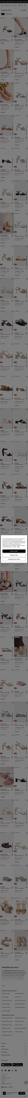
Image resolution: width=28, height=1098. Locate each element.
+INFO (18, 547)
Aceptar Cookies (14, 551)
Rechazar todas (14, 555)
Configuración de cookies (14, 559)
